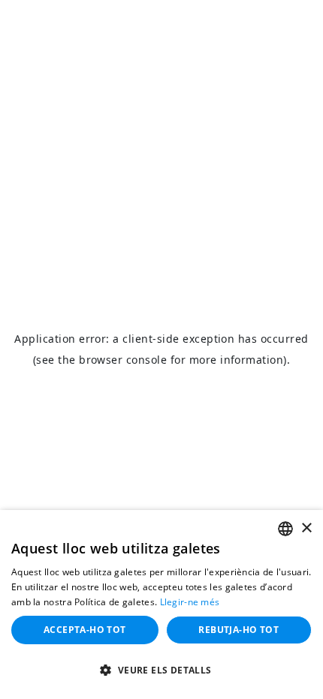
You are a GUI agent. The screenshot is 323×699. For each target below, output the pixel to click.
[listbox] (285, 528)
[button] (161, 671)
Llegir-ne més (190, 602)
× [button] (306, 528)
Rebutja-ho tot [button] (238, 629)
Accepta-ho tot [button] (85, 629)
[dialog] (161, 604)
